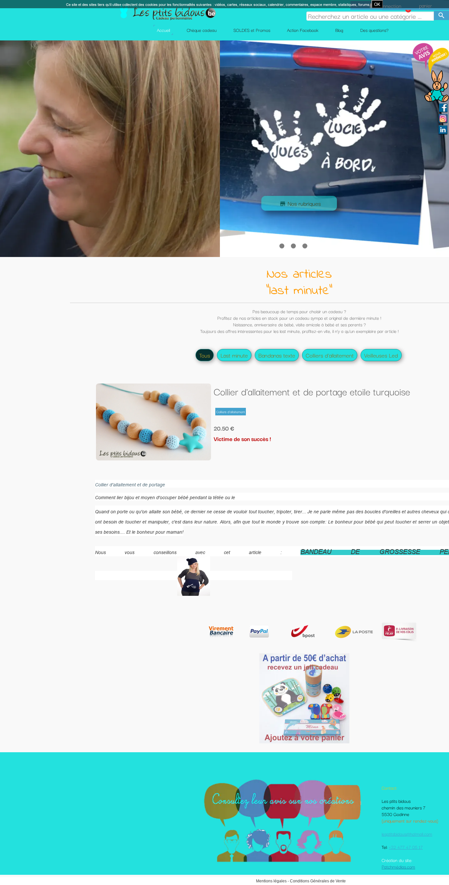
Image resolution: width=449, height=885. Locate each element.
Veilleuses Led (381, 355)
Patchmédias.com (398, 866)
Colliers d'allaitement (330, 355)
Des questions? (374, 30)
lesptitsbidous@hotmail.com (407, 833)
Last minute (234, 355)
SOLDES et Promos (251, 30)
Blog (339, 30)
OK (377, 4)
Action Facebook (303, 30)
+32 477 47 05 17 (406, 846)
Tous (204, 355)
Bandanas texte (276, 355)
